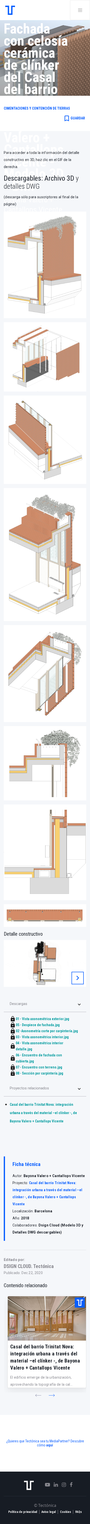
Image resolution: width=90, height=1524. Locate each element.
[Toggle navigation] (80, 10)
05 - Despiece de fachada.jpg (38, 1025)
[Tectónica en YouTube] (45, 1485)
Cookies (65, 1512)
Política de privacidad (22, 1512)
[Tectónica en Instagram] (62, 1485)
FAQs (78, 1512)
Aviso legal (49, 1512)
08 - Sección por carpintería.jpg (39, 1073)
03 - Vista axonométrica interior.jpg (42, 1037)
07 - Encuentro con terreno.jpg (39, 1067)
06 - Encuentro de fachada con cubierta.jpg (39, 1058)
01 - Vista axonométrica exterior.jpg (42, 1019)
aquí (49, 1445)
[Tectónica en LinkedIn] (54, 1485)
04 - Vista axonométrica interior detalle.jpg (39, 1046)
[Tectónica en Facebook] (69, 1485)
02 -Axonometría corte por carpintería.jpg (47, 1031)
